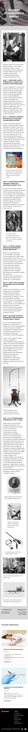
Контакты (16, 721)
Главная (16, 711)
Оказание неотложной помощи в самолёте (13, 687)
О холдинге (17, 713)
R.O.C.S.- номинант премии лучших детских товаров (22, 612)
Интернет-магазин (18, 715)
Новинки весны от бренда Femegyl (6, 611)
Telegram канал (17, 723)
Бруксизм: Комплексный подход (13, 649)
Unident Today (17, 719)
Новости (16, 717)
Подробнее (7, 661)
